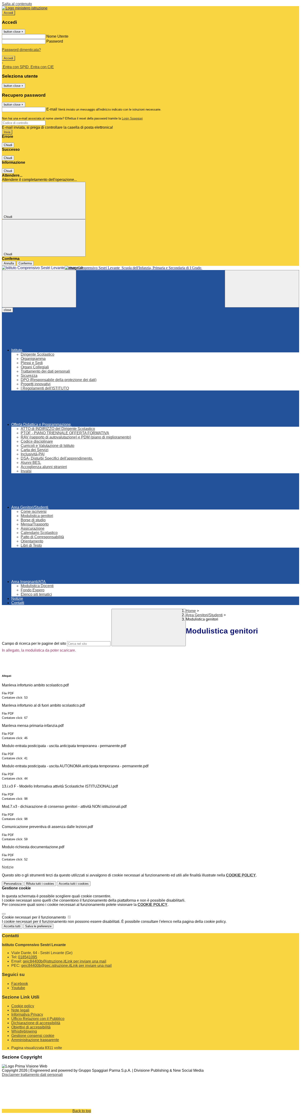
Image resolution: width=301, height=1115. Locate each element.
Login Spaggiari (132, 118)
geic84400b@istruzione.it (64, 961)
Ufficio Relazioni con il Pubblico (37, 1019)
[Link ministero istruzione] (25, 8)
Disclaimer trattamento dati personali (32, 1075)
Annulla (9, 263)
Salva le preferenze (38, 926)
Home (191, 611)
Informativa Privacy (27, 1014)
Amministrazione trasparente (35, 1040)
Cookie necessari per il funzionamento (34, 917)
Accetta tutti (74, 883)
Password (54, 41)
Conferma (25, 263)
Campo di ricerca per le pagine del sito (34, 643)
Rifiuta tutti (40, 883)
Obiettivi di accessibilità (31, 1027)
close (7, 310)
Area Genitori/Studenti (204, 615)
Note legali (20, 1010)
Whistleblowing (24, 1031)
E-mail (51, 109)
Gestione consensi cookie (32, 1036)
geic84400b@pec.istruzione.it (66, 966)
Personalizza (12, 883)
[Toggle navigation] (39, 288)
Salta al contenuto (17, 4)
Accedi (8, 13)
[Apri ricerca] (262, 288)
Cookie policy (22, 1006)
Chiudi (8, 145)
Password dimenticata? (21, 50)
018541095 (27, 957)
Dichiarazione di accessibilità (35, 1023)
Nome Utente (57, 36)
